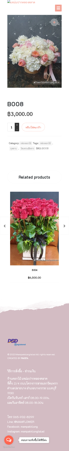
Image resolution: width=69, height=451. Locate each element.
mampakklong (29, 426)
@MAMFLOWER (24, 422)
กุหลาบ (13, 148)
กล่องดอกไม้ (26, 143)
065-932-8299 (23, 417)
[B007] (4, 225)
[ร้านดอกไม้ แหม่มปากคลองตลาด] (21, 2)
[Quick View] (42, 277)
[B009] (64, 225)
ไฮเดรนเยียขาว (27, 148)
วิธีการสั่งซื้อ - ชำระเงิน (21, 371)
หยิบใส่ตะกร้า (33, 127)
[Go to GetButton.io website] (9, 447)
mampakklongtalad (32, 431)
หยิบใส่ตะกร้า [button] (31, 277)
